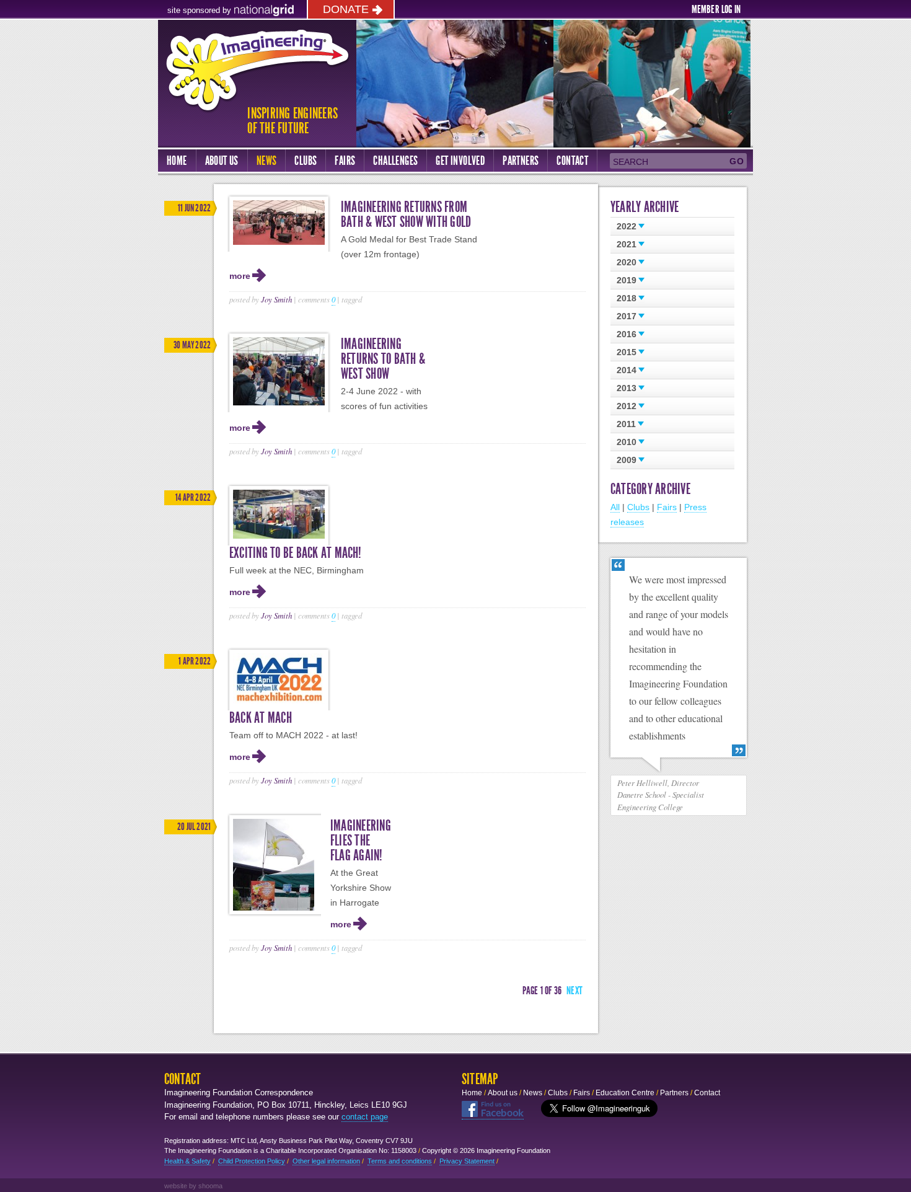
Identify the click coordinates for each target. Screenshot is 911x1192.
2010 (626, 442)
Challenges (395, 160)
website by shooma (193, 1186)
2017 (626, 316)
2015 (626, 352)
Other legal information (326, 1161)
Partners (521, 160)
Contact (572, 160)
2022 (626, 226)
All (615, 507)
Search (630, 162)
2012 (626, 406)
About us (222, 160)
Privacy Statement (467, 1161)
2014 (626, 370)
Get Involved (460, 160)
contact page (364, 1116)
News (267, 160)
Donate (346, 9)
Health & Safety (187, 1161)
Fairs (345, 160)
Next (574, 990)
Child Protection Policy (251, 1161)
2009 (626, 460)
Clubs (305, 160)
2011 (626, 424)
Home (177, 160)
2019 (626, 280)
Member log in (716, 9)
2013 (626, 388)
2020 (626, 262)
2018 (626, 298)
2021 (626, 244)
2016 (626, 334)
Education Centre (625, 1092)
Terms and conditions (399, 1161)
